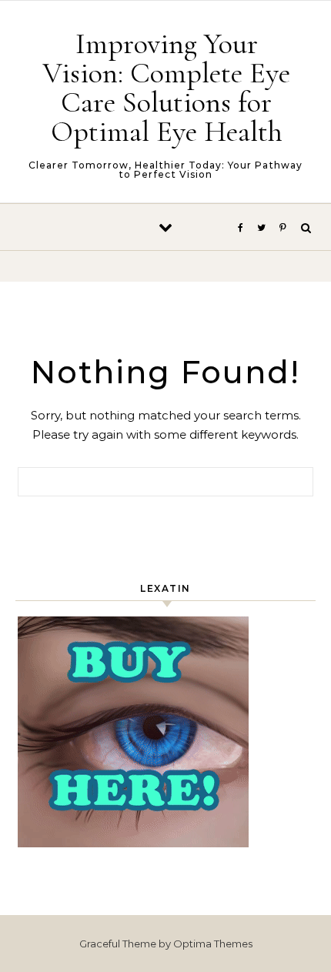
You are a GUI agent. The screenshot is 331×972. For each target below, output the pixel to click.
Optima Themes (212, 943)
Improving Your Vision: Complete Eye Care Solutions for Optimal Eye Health (166, 87)
